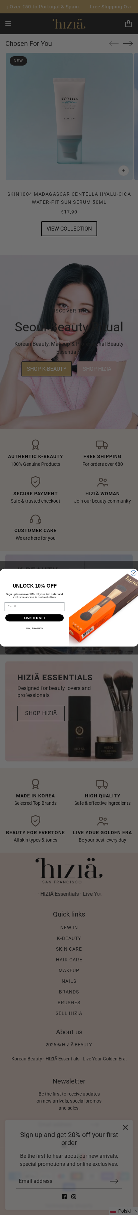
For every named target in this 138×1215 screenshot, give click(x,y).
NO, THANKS (34, 628)
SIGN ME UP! (34, 617)
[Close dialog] (133, 573)
